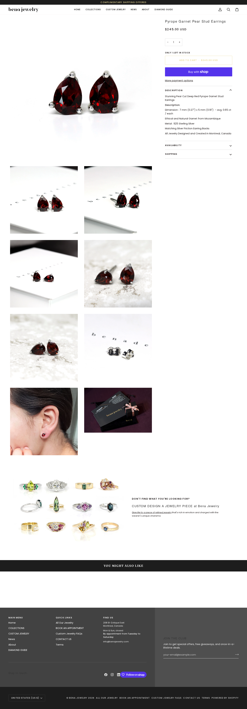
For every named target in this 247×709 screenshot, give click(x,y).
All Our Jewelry (64, 622)
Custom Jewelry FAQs (69, 633)
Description (174, 90)
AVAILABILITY (173, 145)
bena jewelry (78, 697)
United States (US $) (25, 697)
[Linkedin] (118, 674)
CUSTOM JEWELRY (18, 633)
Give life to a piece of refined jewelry (152, 512)
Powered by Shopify (225, 697)
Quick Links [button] (64, 617)
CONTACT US (63, 639)
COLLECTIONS (16, 628)
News (11, 639)
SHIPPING (171, 154)
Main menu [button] (15, 617)
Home (12, 622)
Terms (60, 644)
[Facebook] (105, 674)
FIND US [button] (108, 617)
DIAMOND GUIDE (17, 650)
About (12, 644)
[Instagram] (112, 674)
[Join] (236, 654)
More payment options (179, 80)
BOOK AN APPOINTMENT (70, 628)
